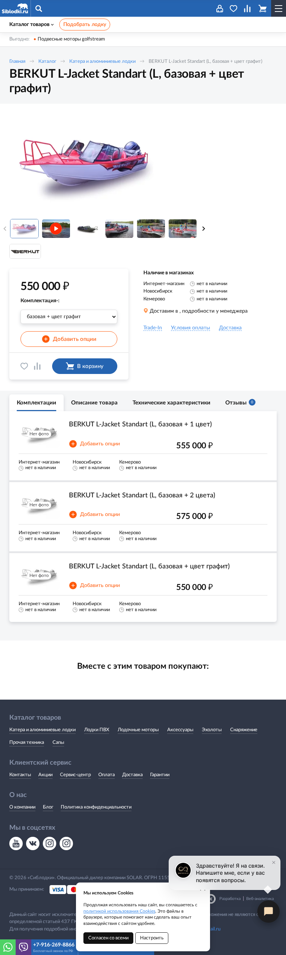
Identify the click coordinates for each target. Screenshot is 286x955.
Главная (17, 61)
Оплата (106, 774)
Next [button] (203, 228)
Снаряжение (243, 729)
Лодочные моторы (138, 729)
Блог (48, 807)
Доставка (132, 774)
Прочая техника (26, 742)
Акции (45, 774)
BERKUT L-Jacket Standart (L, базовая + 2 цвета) (142, 495)
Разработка (230, 899)
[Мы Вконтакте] (32, 843)
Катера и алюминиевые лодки (102, 61)
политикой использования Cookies (119, 911)
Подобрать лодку (84, 24)
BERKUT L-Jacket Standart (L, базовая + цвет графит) (149, 566)
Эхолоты (212, 729)
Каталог (47, 61)
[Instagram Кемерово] (66, 843)
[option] (83, 164)
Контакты (20, 774)
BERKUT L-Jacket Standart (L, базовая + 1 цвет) (140, 424)
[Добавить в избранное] (24, 366)
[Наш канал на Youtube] (16, 843)
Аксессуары (180, 729)
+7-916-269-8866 (53, 945)
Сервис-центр (75, 774)
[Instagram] (49, 843)
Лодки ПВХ (96, 729)
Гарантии (159, 774)
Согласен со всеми (108, 938)
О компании (22, 807)
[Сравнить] (37, 366)
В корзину (90, 366)
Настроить (151, 938)
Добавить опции (70, 339)
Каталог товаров (29, 24)
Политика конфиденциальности (96, 807)
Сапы (58, 742)
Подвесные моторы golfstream (71, 39)
